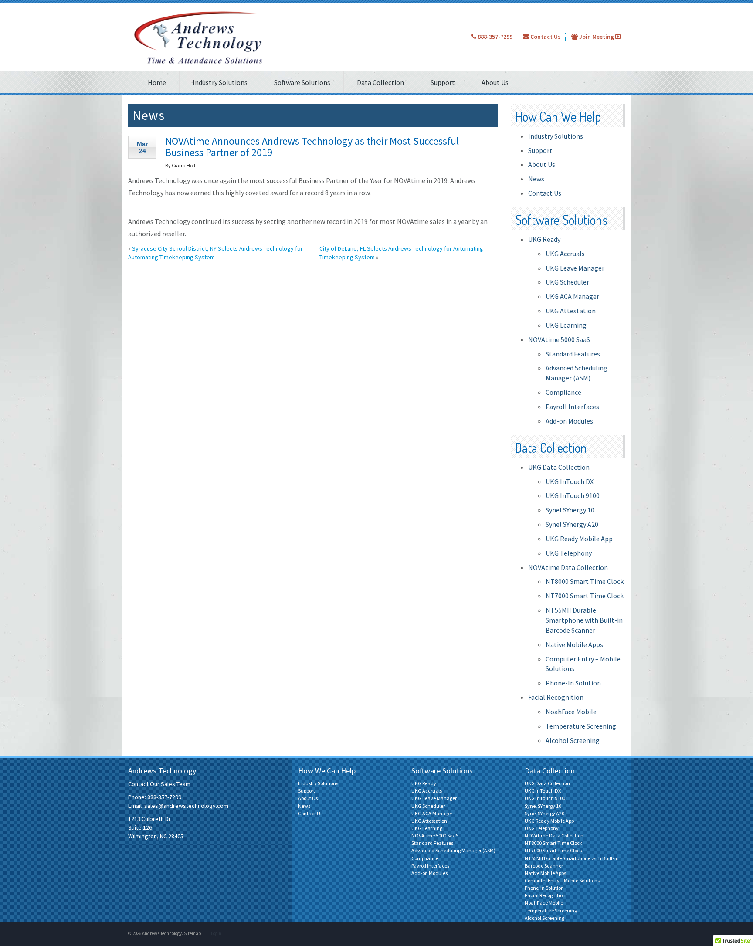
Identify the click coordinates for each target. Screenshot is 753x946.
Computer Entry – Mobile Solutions (562, 880)
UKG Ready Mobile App (579, 538)
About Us (495, 82)
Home (157, 82)
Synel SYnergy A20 (572, 524)
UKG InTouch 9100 (573, 495)
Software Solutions (302, 82)
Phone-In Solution (573, 682)
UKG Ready (544, 239)
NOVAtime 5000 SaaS (559, 339)
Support (443, 82)
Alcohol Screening (573, 740)
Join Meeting (596, 37)
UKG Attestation (571, 310)
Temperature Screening (581, 726)
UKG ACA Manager (572, 296)
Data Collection (380, 82)
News (536, 178)
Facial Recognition (555, 697)
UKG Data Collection (559, 467)
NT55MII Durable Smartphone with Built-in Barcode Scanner (584, 620)
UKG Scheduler (567, 282)
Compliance (563, 392)
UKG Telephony (569, 553)
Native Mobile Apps (574, 644)
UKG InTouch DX (570, 481)
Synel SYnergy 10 (570, 509)
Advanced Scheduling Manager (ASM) (453, 850)
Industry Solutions (220, 82)
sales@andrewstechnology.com (186, 806)
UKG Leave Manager (575, 268)
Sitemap (192, 933)
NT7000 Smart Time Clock (585, 595)
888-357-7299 (494, 37)
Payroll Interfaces (572, 406)
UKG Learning (566, 325)
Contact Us (545, 37)
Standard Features (573, 353)
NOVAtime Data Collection (568, 567)
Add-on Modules (569, 421)
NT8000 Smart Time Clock (585, 581)
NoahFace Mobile (571, 711)
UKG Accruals (565, 253)
